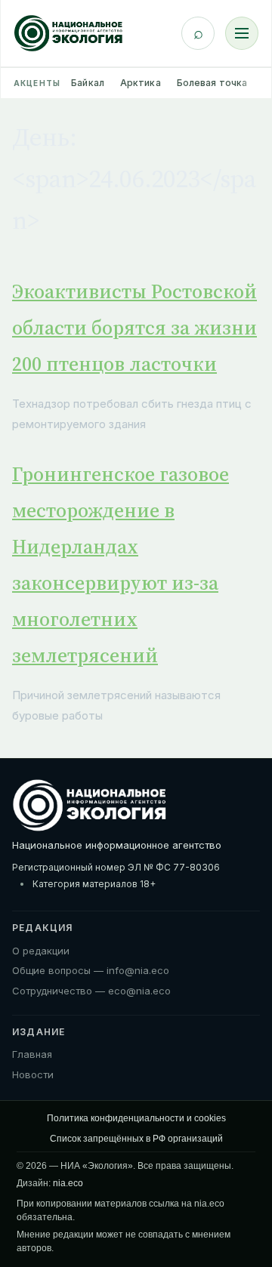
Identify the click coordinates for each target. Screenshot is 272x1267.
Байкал (87, 82)
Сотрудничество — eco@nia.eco (91, 991)
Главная (32, 1054)
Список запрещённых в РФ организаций (136, 1138)
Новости (33, 1074)
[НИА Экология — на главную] (68, 33)
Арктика (140, 82)
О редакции (41, 951)
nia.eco (68, 1183)
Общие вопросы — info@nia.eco (90, 970)
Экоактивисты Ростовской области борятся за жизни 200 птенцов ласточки (134, 328)
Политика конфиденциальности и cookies (136, 1118)
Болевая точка (212, 82)
